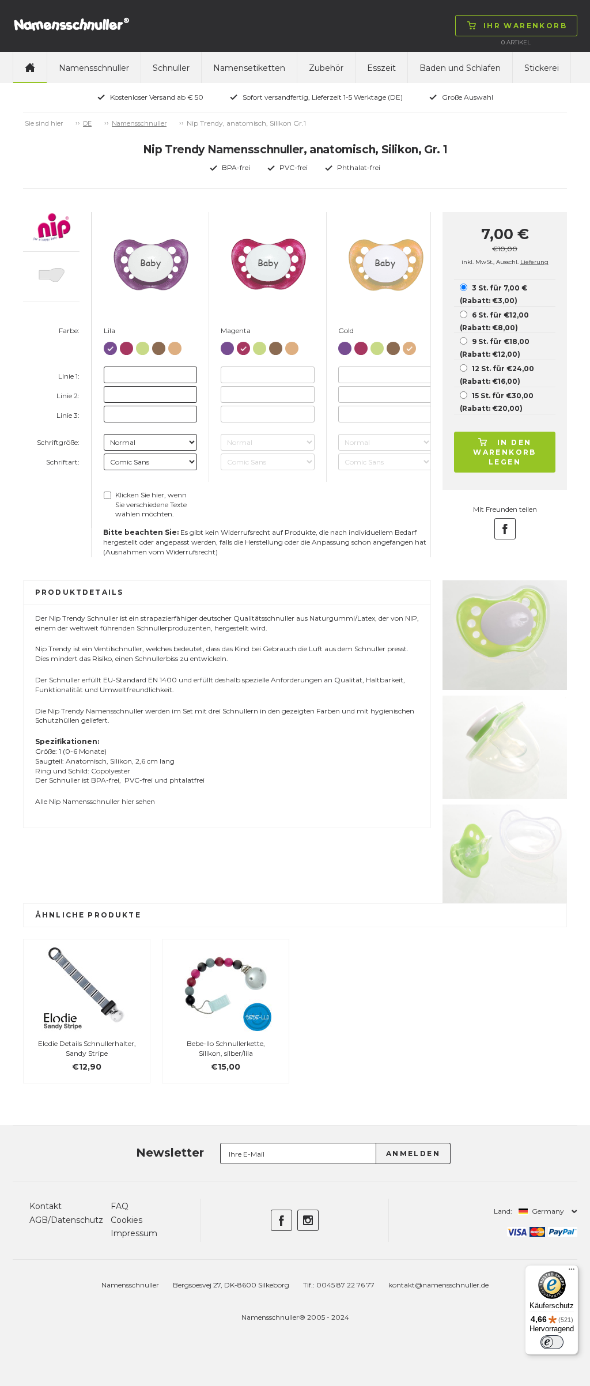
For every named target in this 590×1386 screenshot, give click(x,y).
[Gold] (175, 346)
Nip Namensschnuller (84, 801)
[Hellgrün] (142, 346)
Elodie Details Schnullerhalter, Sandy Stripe (87, 1048)
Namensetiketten (249, 68)
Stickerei (541, 68)
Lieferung (534, 262)
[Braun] (159, 346)
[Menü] (571, 1272)
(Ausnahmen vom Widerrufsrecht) (160, 551)
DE (87, 123)
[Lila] (110, 346)
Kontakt (45, 1206)
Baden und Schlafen (460, 68)
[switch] (551, 1342)
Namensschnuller (94, 68)
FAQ (119, 1206)
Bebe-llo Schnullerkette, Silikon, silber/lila (226, 1048)
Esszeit (381, 68)
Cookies (126, 1220)
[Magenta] (126, 346)
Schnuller (171, 68)
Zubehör (326, 68)
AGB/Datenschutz (66, 1220)
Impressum (134, 1233)
